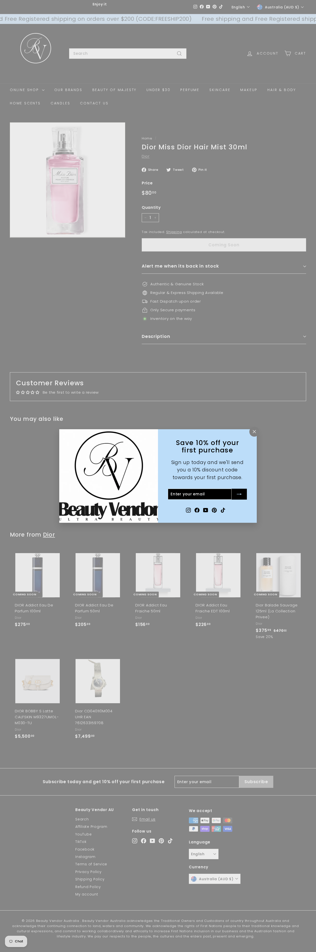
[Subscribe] (239, 494)
